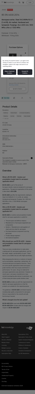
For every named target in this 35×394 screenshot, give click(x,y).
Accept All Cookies (25, 72)
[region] (17, 66)
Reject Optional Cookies (9, 72)
